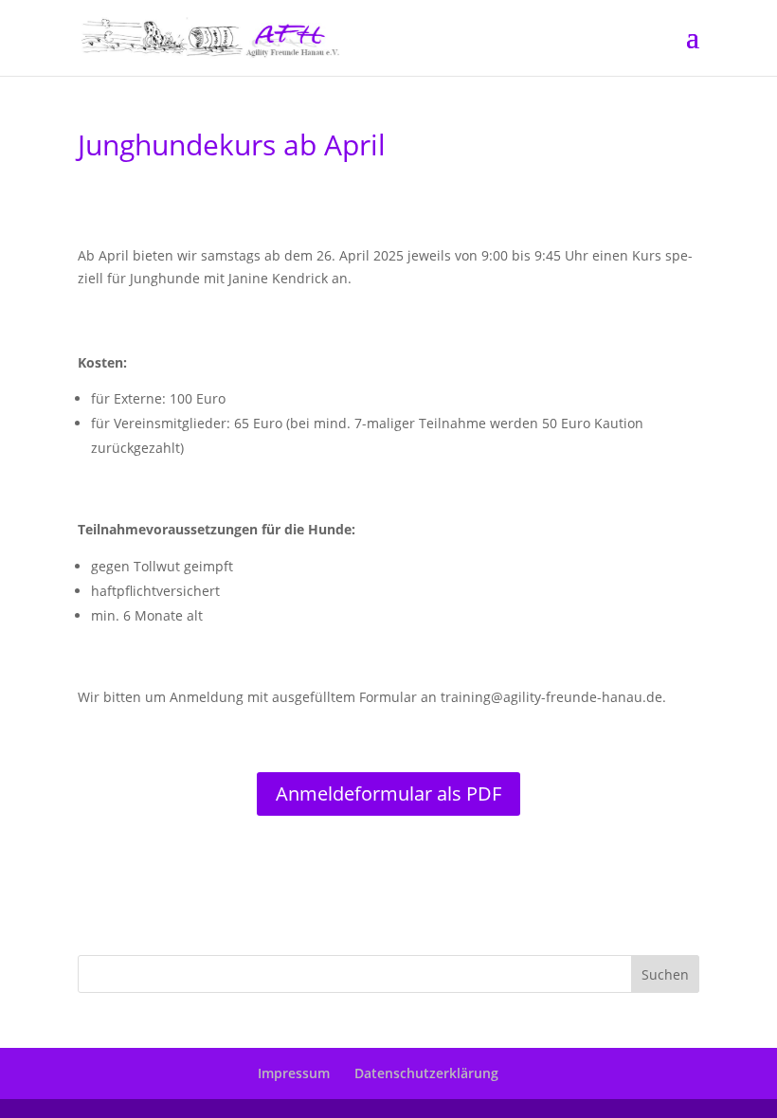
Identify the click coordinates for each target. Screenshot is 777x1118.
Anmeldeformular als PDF (388, 793)
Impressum (294, 1073)
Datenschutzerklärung (426, 1073)
